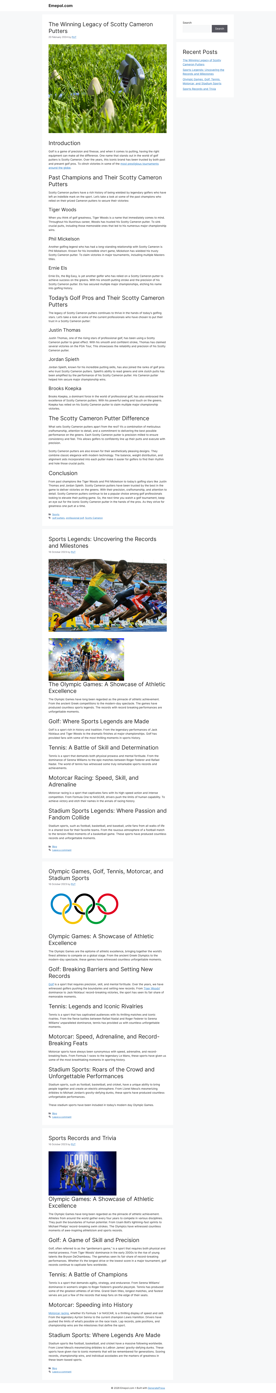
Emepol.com (61, 5)
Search (187, 22)
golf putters (58, 518)
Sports (55, 514)
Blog (54, 846)
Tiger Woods (152, 988)
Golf (51, 984)
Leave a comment (61, 850)
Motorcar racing (59, 1313)
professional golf (75, 518)
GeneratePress (156, 1387)
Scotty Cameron (94, 518)
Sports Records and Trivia (82, 1138)
